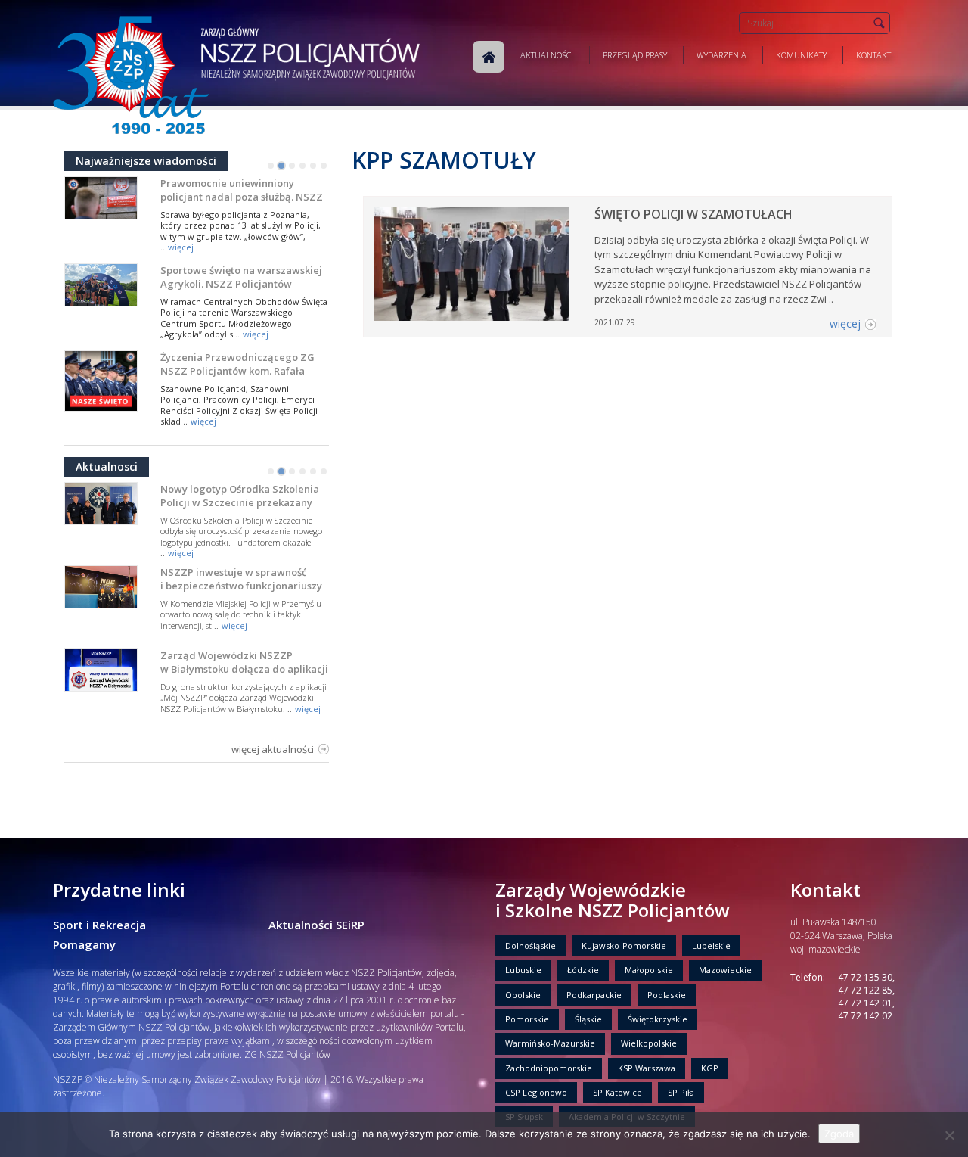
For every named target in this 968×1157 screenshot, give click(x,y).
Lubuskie (523, 969)
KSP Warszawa (646, 1068)
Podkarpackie (594, 994)
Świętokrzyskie (657, 1019)
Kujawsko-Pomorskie (624, 945)
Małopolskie (649, 969)
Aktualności (546, 55)
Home (488, 57)
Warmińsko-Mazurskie (550, 1043)
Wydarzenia (721, 55)
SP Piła (681, 1092)
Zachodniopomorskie (548, 1068)
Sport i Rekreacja (99, 924)
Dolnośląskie (530, 945)
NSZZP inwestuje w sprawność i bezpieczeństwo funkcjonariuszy (241, 578)
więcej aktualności (272, 749)
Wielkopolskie (649, 1043)
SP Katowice (617, 1092)
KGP (709, 1068)
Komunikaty (801, 55)
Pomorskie (527, 1019)
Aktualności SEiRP (316, 924)
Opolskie (523, 994)
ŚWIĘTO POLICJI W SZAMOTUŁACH (693, 214)
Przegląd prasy (635, 55)
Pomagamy (84, 944)
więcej (181, 247)
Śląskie (588, 1019)
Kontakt (873, 55)
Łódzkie (583, 969)
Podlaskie (666, 994)
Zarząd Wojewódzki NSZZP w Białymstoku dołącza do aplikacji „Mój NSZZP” (244, 668)
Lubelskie (711, 945)
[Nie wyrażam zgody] (949, 1135)
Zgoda (839, 1133)
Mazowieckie (725, 969)
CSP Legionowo (536, 1092)
